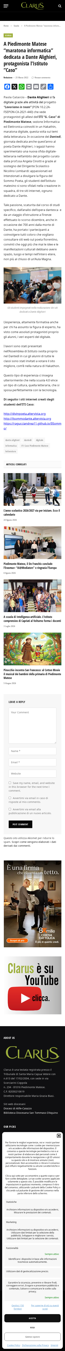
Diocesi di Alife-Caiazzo (18, 1108)
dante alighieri (12, 440)
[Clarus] (32, 6)
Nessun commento (42, 77)
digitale (39, 440)
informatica (11, 445)
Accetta (32, 1318)
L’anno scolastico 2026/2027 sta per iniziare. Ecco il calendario (32, 513)
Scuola (8, 35)
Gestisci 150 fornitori (18, 1307)
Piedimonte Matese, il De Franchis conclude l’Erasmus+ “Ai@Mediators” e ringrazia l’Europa (30, 566)
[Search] (59, 6)
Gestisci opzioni (32, 1336)
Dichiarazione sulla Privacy (35, 1345)
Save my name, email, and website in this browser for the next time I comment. (32, 786)
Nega (32, 1327)
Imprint (54, 1345)
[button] (59, 1136)
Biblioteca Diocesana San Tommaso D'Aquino (31, 1112)
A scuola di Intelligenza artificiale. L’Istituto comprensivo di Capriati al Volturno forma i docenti (32, 619)
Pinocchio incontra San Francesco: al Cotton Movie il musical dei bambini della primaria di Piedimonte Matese (32, 674)
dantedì (28, 440)
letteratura (10, 451)
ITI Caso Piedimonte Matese (34, 445)
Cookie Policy (13, 1345)
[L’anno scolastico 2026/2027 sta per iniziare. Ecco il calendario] (32, 489)
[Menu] (6, 6)
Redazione (8, 77)
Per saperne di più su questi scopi (45, 1307)
